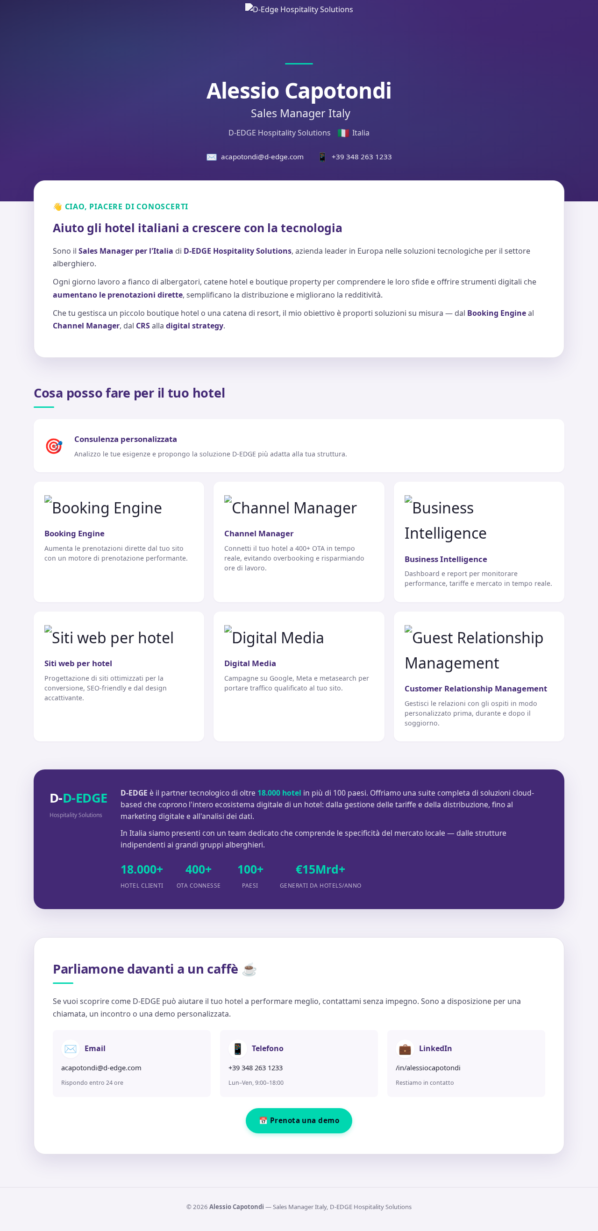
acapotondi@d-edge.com (255, 156)
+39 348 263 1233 (354, 156)
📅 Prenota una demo (299, 1120)
